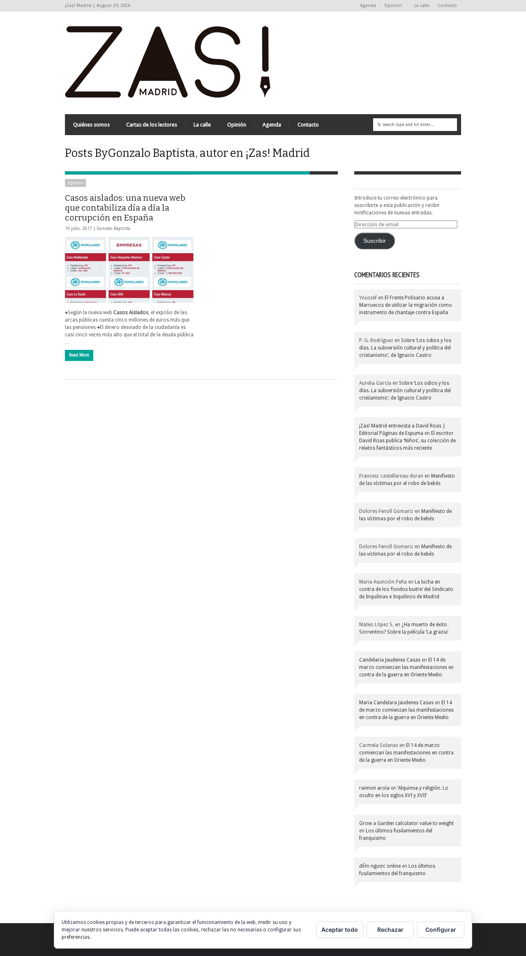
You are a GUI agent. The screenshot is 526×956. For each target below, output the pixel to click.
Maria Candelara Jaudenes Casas (396, 703)
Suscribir (374, 241)
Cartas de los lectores (151, 125)
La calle (421, 5)
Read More (79, 355)
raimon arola (374, 788)
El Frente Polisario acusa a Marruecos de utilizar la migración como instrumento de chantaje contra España (405, 305)
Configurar (440, 929)
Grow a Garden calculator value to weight (406, 823)
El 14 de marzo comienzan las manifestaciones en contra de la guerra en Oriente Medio (406, 667)
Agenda (368, 5)
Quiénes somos (91, 125)
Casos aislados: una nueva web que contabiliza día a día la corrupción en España (125, 208)
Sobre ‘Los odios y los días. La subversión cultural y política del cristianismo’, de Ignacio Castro (405, 348)
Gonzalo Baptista (113, 228)
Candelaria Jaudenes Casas (389, 660)
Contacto (447, 5)
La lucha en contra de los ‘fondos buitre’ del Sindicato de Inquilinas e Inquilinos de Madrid (406, 589)
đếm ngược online (380, 866)
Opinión (391, 6)
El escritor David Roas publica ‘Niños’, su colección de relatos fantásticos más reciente (407, 440)
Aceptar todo (339, 929)
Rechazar (390, 929)
